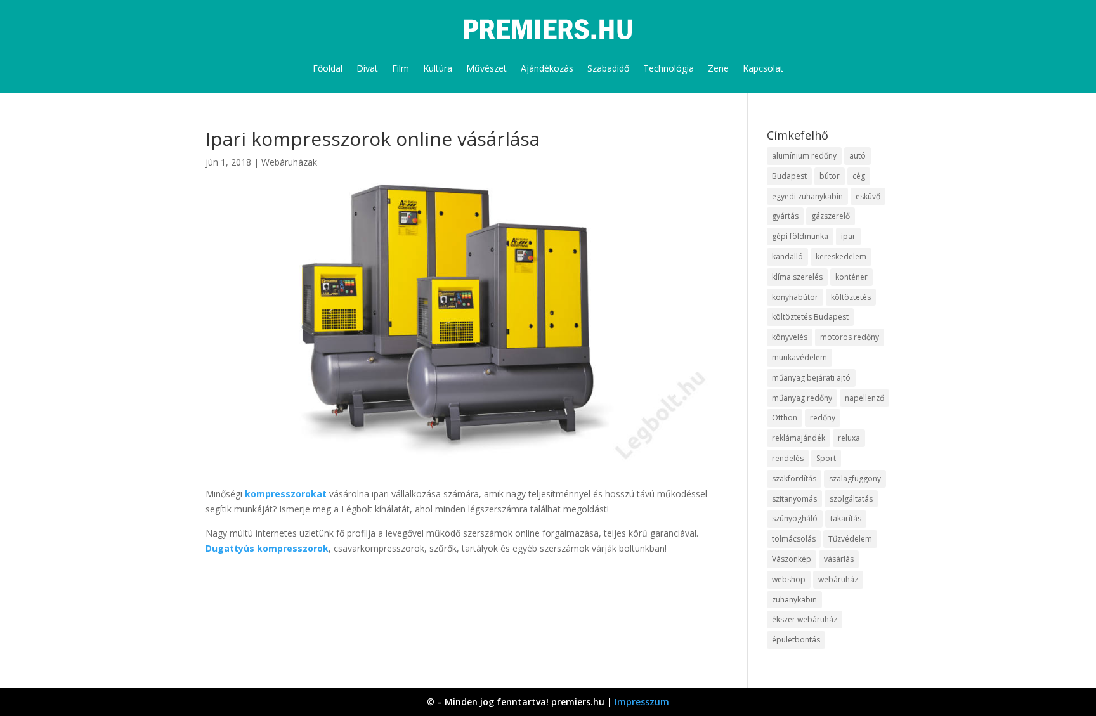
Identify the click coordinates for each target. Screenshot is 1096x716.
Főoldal (327, 68)
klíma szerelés (797, 276)
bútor (829, 176)
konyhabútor (795, 297)
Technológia (668, 68)
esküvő (868, 196)
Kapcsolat (763, 68)
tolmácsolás (794, 538)
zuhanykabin (794, 599)
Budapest (789, 176)
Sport (826, 458)
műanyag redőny (802, 398)
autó (857, 155)
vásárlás (839, 559)
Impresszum (642, 702)
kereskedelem (841, 256)
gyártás (785, 216)
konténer (851, 276)
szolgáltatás (851, 498)
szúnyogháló (795, 518)
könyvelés (789, 337)
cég (858, 176)
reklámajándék (798, 438)
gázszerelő (830, 216)
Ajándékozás (547, 68)
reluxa (849, 438)
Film (400, 68)
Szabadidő (608, 68)
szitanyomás (794, 498)
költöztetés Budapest (810, 316)
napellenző (864, 398)
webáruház (838, 579)
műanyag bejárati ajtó (811, 377)
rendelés (788, 458)
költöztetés (851, 297)
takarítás (845, 518)
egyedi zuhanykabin (807, 196)
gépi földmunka (800, 236)
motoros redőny (849, 337)
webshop (789, 579)
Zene (718, 68)
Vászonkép (791, 559)
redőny (822, 417)
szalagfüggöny (855, 478)
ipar (848, 236)
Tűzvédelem (850, 538)
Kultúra (437, 68)
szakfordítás (794, 478)
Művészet (486, 68)
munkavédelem (799, 357)
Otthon (784, 417)
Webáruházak (289, 162)
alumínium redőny (804, 155)
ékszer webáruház (804, 619)
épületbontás (796, 639)
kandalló (787, 256)
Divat (367, 68)
